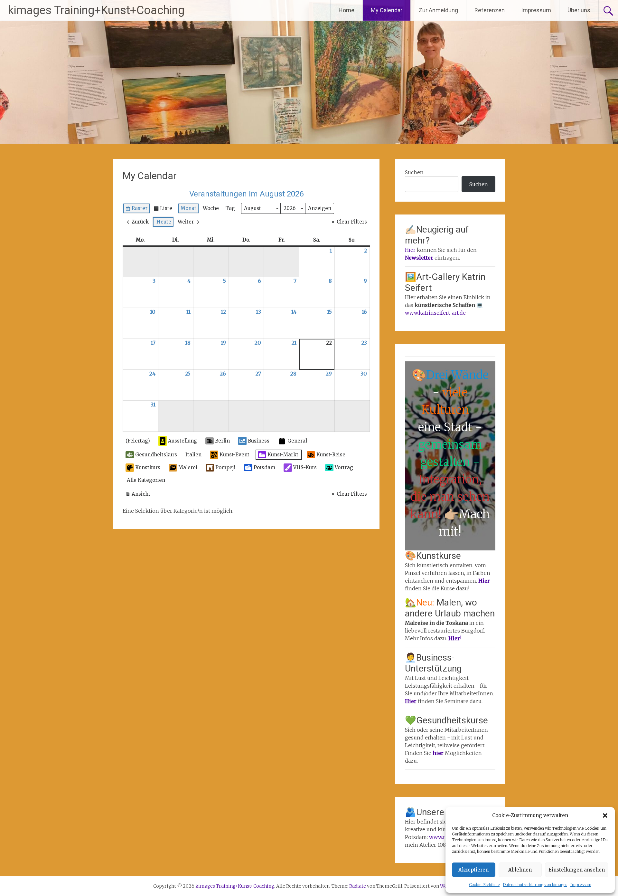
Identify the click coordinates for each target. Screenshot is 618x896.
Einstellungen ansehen (576, 870)
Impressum (580, 884)
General (297, 441)
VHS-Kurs (305, 467)
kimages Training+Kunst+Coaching (96, 10)
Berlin (222, 441)
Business (258, 441)
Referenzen (489, 10)
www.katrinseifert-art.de (435, 313)
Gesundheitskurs (156, 455)
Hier (410, 250)
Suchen (414, 172)
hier (439, 753)
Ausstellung (182, 441)
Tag (230, 208)
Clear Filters (352, 222)
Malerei (187, 467)
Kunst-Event (234, 455)
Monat (188, 208)
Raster (136, 209)
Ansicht (139, 495)
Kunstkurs (147, 467)
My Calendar (386, 10)
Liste (163, 209)
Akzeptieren (473, 870)
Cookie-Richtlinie (484, 884)
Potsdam (264, 467)
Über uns (578, 10)
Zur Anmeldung (438, 10)
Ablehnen (520, 870)
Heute (163, 222)
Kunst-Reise (330, 455)
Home (346, 10)
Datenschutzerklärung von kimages (535, 884)
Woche (211, 208)
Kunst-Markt (282, 455)
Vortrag (344, 467)
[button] (605, 815)
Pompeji (225, 467)
